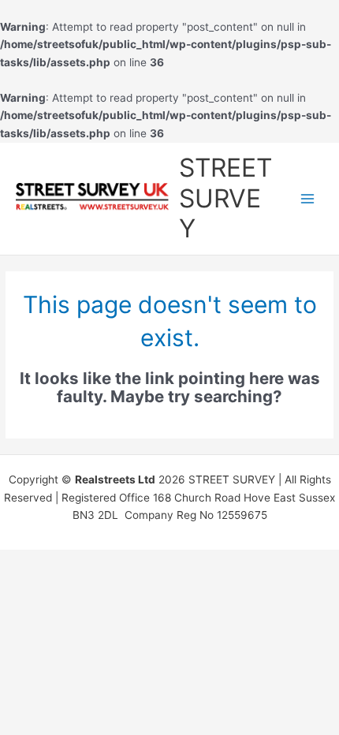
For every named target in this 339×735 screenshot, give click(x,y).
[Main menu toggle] (308, 198)
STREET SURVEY (225, 198)
